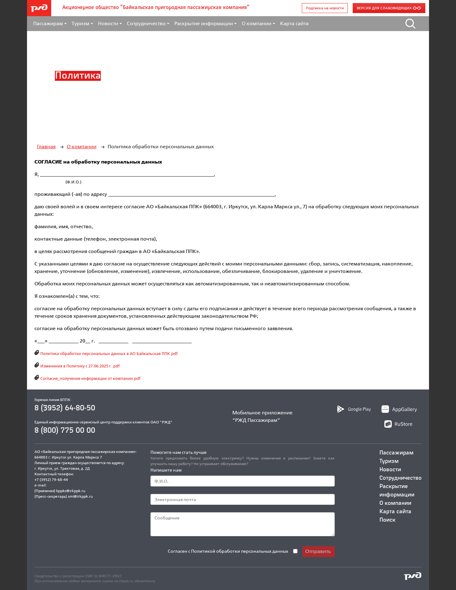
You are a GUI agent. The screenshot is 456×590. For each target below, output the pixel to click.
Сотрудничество (400, 478)
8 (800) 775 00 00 (64, 430)
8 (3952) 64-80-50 (64, 408)
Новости (390, 469)
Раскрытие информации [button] (203, 23)
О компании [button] (256, 23)
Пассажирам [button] (48, 23)
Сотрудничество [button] (146, 23)
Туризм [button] (80, 23)
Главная (46, 147)
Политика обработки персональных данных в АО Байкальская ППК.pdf (108, 353)
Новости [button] (108, 23)
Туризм (389, 461)
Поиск (387, 520)
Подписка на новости (325, 8)
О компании (81, 147)
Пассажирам (396, 453)
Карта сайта (294, 23)
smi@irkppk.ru (80, 496)
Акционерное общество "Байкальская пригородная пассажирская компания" (155, 7)
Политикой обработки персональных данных (239, 551)
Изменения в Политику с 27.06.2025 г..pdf (79, 365)
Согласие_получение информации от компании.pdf (90, 378)
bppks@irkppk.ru (70, 490)
